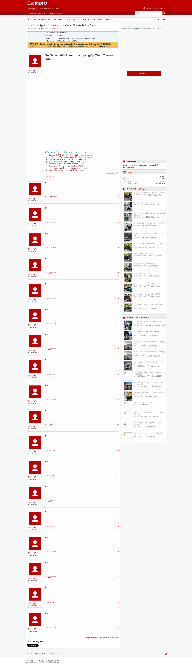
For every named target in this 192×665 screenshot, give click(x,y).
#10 (118, 399)
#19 (118, 627)
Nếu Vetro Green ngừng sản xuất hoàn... (64, 164)
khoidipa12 (137, 205)
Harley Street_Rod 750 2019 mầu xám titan (148, 193)
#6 (118, 298)
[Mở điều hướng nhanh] (159, 20)
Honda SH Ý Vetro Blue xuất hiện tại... (63, 166)
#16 (118, 551)
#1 (118, 176)
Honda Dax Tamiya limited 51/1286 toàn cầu (149, 223)
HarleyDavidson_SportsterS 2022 (145, 264)
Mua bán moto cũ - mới (49, 9)
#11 (118, 425)
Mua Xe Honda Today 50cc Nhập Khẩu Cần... (66, 157)
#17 (118, 577)
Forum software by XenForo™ (43, 660)
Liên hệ (37, 654)
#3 (118, 222)
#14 (118, 501)
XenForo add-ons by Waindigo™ (35, 662)
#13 (118, 475)
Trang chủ (29, 654)
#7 (118, 323)
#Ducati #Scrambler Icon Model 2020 (146, 294)
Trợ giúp (44, 654)
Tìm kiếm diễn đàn (34, 13)
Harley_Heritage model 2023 (143, 284)
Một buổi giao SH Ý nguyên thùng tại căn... (65, 162)
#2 (118, 197)
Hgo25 (135, 404)
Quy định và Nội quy (55, 654)
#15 (118, 526)
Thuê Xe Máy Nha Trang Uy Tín (144, 402)
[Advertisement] (82, 90)
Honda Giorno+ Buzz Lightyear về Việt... (64, 170)
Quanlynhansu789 (140, 417)
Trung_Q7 (53, 28)
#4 (118, 247)
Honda (39, 28)
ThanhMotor (137, 195)
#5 (118, 273)
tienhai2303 (137, 336)
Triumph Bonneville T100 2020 (144, 253)
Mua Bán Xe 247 (139, 325)
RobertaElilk (160, 184)
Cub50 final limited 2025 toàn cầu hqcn (147, 203)
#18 (118, 602)
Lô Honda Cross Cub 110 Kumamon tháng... (65, 168)
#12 (118, 450)
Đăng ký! (144, 73)
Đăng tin (60, 13)
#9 (118, 374)
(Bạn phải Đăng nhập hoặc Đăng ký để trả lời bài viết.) (102, 638)
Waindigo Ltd (55, 662)
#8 (118, 349)
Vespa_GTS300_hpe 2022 (142, 274)
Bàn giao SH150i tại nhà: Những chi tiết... (64, 155)
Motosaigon (31, 9)
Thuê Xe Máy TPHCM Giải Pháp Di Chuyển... (66, 159)
